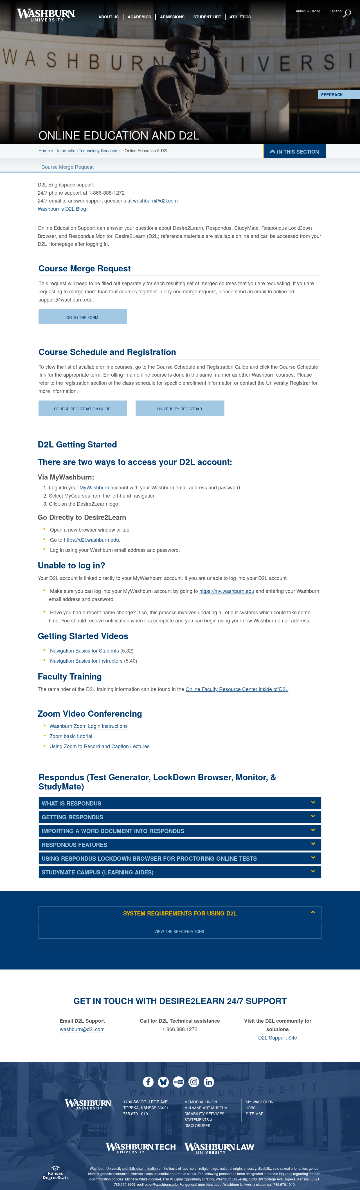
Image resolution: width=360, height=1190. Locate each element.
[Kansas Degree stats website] (55, 1175)
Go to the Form (82, 317)
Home (44, 150)
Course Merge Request (67, 166)
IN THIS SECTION (298, 151)
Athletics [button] (240, 16)
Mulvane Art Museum (206, 1107)
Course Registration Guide (82, 408)
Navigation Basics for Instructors (86, 660)
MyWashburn (94, 487)
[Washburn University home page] (46, 15)
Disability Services (204, 1113)
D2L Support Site (277, 1037)
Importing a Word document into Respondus (113, 831)
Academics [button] (139, 16)
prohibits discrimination (140, 1168)
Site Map (255, 1113)
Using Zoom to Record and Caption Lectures (100, 746)
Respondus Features (74, 844)
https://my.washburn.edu (226, 590)
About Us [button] (108, 16)
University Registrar (179, 408)
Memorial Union (200, 1101)
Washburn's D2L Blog (62, 208)
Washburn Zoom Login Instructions (89, 725)
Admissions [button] (172, 16)
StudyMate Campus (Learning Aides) (98, 872)
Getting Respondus (72, 817)
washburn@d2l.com (155, 200)
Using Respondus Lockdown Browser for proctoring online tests (149, 858)
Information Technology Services (87, 150)
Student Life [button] (207, 16)
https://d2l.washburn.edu (91, 539)
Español (336, 10)
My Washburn (259, 1101)
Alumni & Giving (308, 10)
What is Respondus (71, 803)
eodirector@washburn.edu (157, 1184)
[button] (347, 14)
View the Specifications (179, 931)
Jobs (251, 1107)
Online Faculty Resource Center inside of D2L (237, 688)
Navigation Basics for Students (84, 650)
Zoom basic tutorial (71, 735)
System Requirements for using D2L (180, 913)
